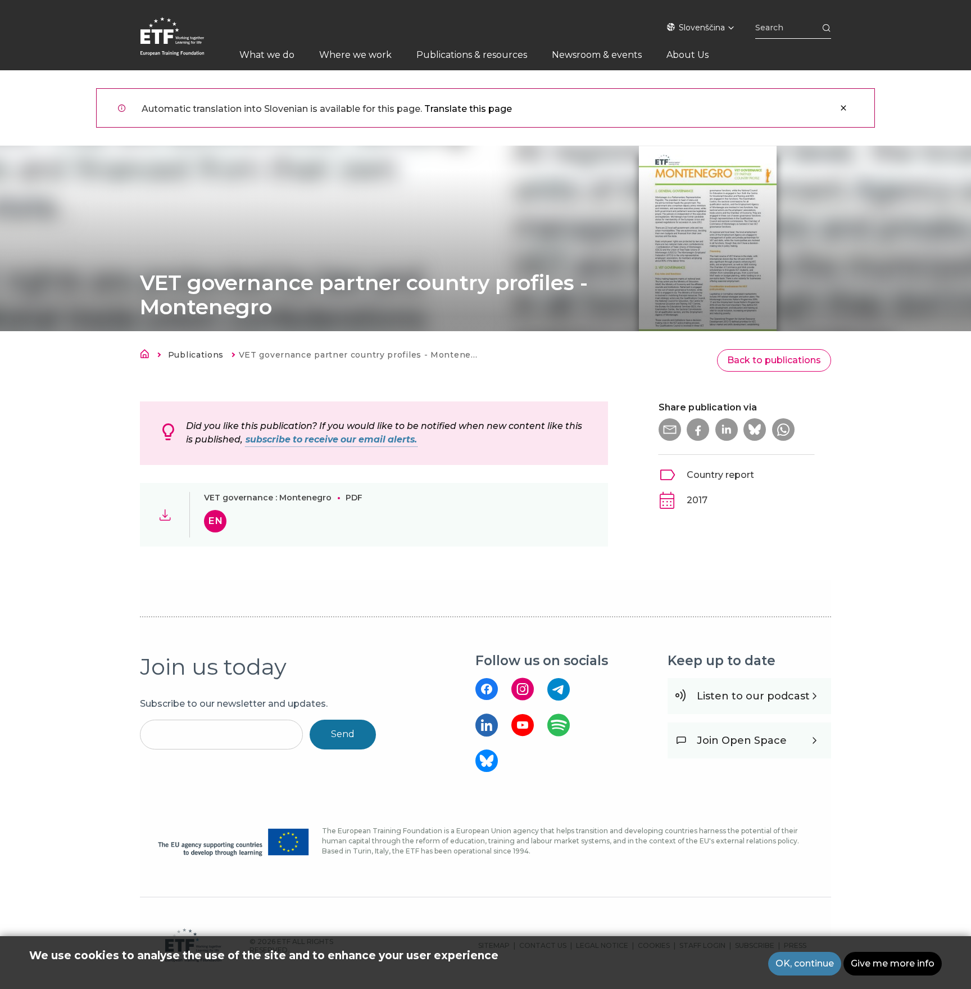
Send (343, 734)
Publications (196, 355)
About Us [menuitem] (687, 54)
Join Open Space (742, 740)
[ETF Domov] (183, 43)
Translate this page (468, 108)
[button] (670, 429)
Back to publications (774, 360)
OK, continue (804, 963)
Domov (148, 356)
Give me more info (892, 963)
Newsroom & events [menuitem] (597, 54)
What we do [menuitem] (266, 54)
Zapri (843, 108)
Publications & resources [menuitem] (471, 54)
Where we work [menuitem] (355, 54)
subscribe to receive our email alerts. (331, 439)
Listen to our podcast (753, 696)
